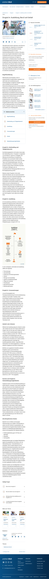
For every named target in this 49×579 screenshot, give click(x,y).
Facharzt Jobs (40, 563)
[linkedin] (11, 562)
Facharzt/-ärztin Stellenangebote (37, 95)
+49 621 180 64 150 (8, 565)
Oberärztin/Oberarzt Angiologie (37, 44)
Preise (19, 567)
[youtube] (3, 562)
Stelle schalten (21, 565)
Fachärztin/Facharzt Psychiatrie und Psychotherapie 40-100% (38, 32)
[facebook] (9, 562)
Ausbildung (9, 126)
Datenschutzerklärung (32, 66)
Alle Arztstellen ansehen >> (40, 48)
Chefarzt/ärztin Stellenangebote (37, 106)
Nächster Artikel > (22, 551)
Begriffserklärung (11, 116)
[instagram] (6, 562)
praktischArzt (5, 12)
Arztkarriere (27, 6)
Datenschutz (36, 576)
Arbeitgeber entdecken (20, 6)
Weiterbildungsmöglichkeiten (13, 141)
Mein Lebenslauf (12, 6)
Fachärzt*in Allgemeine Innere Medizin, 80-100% (39, 26)
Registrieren (42, 2)
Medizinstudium (28, 563)
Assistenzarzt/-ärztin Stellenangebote (38, 90)
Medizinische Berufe (10, 38)
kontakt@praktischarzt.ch (9, 568)
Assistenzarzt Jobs (41, 561)
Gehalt (8, 136)
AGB (35, 64)
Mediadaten (20, 569)
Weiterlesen (6, 524)
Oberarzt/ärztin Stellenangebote (37, 101)
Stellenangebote (5, 6)
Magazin (32, 6)
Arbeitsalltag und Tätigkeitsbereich (15, 121)
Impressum (21, 576)
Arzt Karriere (28, 561)
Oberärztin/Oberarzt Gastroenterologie (37, 38)
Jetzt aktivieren (37, 122)
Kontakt (27, 576)
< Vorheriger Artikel (5, 551)
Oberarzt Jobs (40, 565)
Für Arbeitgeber (42, 6)
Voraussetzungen (11, 131)
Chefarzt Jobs (40, 568)
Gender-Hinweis (43, 576)
